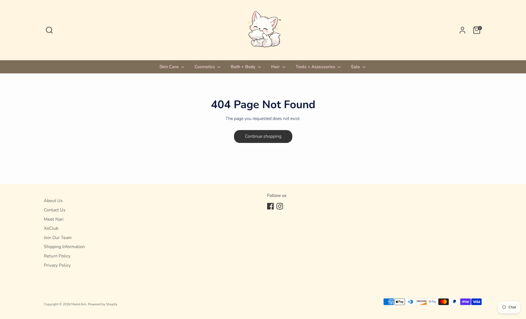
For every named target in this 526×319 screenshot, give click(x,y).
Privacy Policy (57, 265)
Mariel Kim (78, 304)
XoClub (51, 228)
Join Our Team (58, 238)
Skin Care (169, 67)
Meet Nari (54, 219)
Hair (276, 67)
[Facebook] (270, 206)
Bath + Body (243, 67)
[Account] (462, 30)
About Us (53, 201)
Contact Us (54, 210)
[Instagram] (279, 206)
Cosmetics (205, 67)
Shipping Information (64, 247)
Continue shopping (263, 136)
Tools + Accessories (316, 67)
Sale (356, 67)
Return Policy (57, 256)
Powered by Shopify (102, 304)
